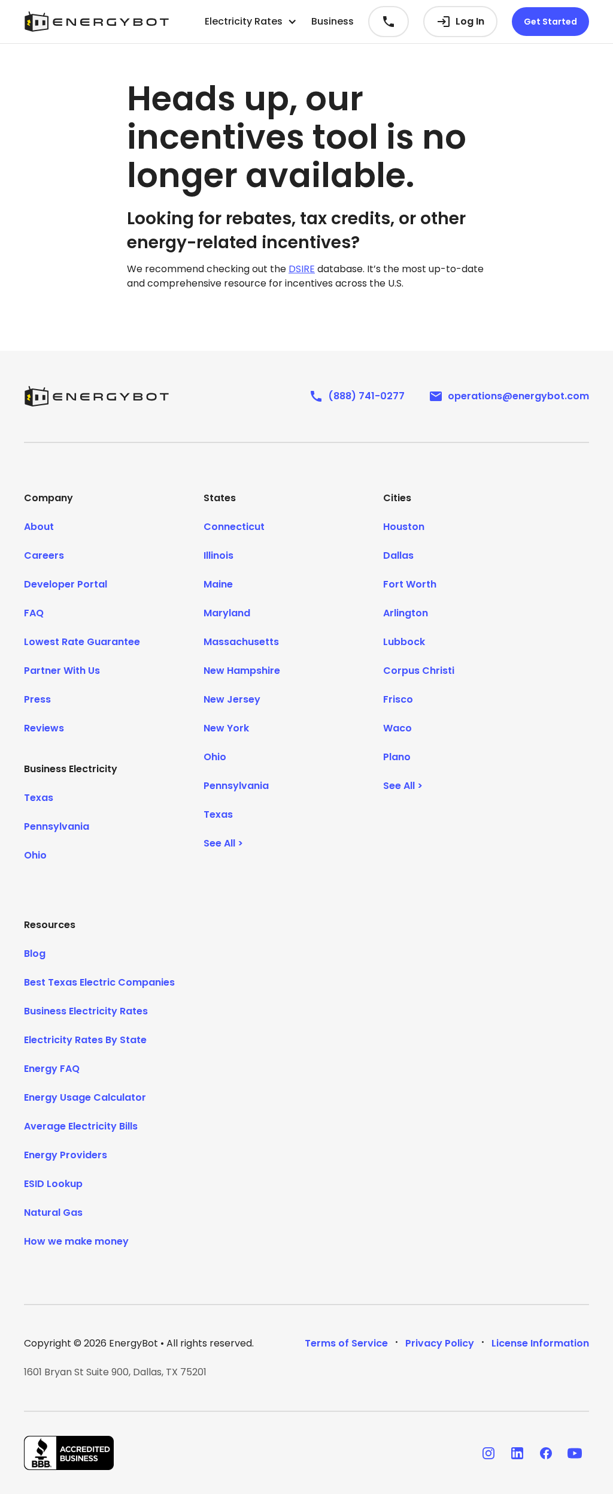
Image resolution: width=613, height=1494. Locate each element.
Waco (397, 728)
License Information (540, 1343)
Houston (403, 527)
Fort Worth (409, 584)
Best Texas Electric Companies (99, 982)
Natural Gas (53, 1212)
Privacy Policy (439, 1343)
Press (37, 699)
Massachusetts (241, 642)
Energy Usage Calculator (85, 1097)
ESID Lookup (53, 1184)
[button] (251, 21)
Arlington (405, 613)
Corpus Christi (418, 670)
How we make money (76, 1241)
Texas (38, 798)
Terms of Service (346, 1343)
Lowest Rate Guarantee (82, 642)
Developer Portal (65, 584)
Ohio (35, 855)
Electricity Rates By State (85, 1040)
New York (226, 728)
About (39, 527)
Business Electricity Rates (86, 1011)
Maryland (227, 613)
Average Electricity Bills (81, 1126)
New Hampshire (242, 670)
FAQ (34, 613)
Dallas (398, 555)
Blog (34, 953)
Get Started (550, 22)
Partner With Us (62, 670)
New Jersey (232, 699)
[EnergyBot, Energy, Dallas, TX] (69, 1453)
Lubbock (404, 642)
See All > (223, 843)
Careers (44, 555)
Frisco (398, 699)
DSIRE (302, 269)
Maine (218, 584)
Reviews (44, 728)
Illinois (218, 555)
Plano (397, 757)
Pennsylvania (56, 826)
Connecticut (234, 527)
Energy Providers (65, 1155)
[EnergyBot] (96, 396)
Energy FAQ (52, 1069)
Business (332, 21)
